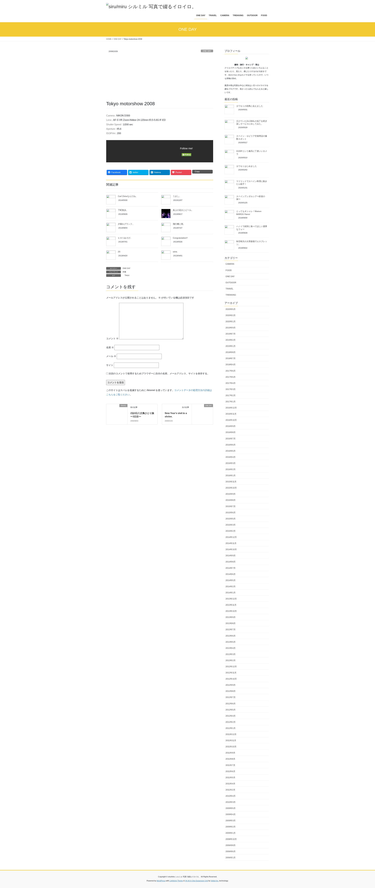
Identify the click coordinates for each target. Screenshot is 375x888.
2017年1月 (231, 401)
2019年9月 (231, 327)
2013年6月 (231, 636)
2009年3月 (231, 820)
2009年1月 (231, 833)
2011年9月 (230, 753)
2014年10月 (231, 549)
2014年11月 (231, 543)
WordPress (161, 881)
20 (119, 251)
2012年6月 (231, 703)
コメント (112, 338)
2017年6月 (231, 371)
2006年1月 (231, 857)
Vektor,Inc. (215, 881)
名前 (110, 347)
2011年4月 (230, 783)
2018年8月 (231, 352)
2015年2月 (231, 531)
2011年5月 (230, 777)
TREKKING (231, 295)
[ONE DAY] (193, 405)
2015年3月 (231, 525)
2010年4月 (231, 796)
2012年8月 (231, 691)
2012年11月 (231, 672)
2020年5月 (231, 309)
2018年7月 (231, 358)
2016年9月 (231, 426)
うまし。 (177, 196)
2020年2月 (231, 315)
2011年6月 (230, 771)
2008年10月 (231, 839)
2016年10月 (231, 420)
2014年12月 (231, 537)
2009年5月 (231, 808)
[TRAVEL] (107, 405)
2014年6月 (231, 574)
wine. (175, 251)
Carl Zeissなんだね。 (128, 196)
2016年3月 (231, 463)
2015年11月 (231, 481)
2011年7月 (230, 765)
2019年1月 (231, 346)
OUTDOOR (231, 282)
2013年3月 (231, 654)
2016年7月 (231, 438)
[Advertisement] (159, 78)
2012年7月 (231, 697)
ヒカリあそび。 (125, 238)
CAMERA (230, 264)
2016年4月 (231, 457)
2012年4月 (231, 716)
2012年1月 (231, 728)
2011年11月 (231, 740)
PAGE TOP (364, 858)
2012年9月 (231, 685)
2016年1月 (231, 475)
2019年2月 (231, 340)
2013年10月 (231, 611)
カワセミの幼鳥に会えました (249, 106)
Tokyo (127, 275)
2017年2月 (231, 395)
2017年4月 (231, 383)
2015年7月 (231, 506)
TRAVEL (229, 289)
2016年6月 (231, 445)
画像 (124, 272)
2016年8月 (231, 432)
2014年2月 (231, 586)
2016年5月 (231, 451)
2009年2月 (231, 826)
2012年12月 (231, 666)
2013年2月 (231, 660)
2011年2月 (230, 790)
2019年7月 (231, 334)
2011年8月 (230, 759)
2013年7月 (231, 629)
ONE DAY (207, 51)
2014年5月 (231, 580)
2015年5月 (231, 518)
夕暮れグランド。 (126, 224)
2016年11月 (231, 414)
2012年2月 (231, 722)
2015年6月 (231, 512)
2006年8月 (231, 845)
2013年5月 (231, 642)
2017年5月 (231, 377)
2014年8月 (231, 562)
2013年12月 (231, 599)
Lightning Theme (176, 881)
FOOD (229, 270)
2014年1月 (231, 592)
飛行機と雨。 (179, 224)
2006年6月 (231, 851)
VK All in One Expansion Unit (196, 881)
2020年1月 (231, 321)
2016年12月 (231, 408)
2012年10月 (231, 679)
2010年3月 (231, 802)
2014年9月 (231, 555)
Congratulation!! (180, 238)
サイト (109, 365)
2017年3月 (231, 389)
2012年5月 (231, 710)
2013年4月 (231, 648)
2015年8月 (231, 500)
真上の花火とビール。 (183, 210)
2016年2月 (231, 469)
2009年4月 (231, 814)
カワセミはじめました (246, 166)
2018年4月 (231, 364)
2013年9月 (231, 617)
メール (111, 356)
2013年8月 (231, 623)
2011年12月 (231, 734)
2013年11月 (231, 605)
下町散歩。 (123, 210)
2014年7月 (231, 568)
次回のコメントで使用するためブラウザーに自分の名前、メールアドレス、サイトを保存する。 (159, 373)
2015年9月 (231, 494)
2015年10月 (231, 488)
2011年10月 (231, 746)
